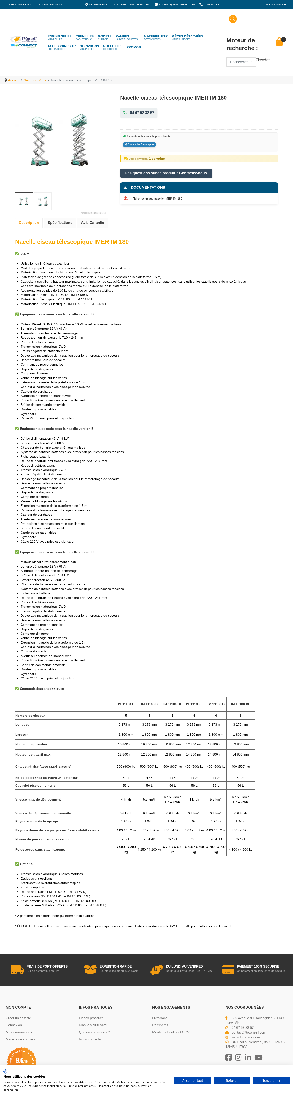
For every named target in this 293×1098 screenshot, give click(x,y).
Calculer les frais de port (140, 144)
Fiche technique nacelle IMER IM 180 (157, 198)
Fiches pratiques (19, 4)
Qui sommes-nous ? (94, 1032)
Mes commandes (19, 1032)
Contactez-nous (51, 4)
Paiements (160, 1025)
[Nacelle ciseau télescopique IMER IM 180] (61, 140)
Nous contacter (90, 1039)
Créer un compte (18, 1018)
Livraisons (160, 1018)
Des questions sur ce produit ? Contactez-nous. (166, 173)
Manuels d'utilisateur (94, 1025)
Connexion (14, 1025)
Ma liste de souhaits (20, 1039)
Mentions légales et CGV (171, 1032)
